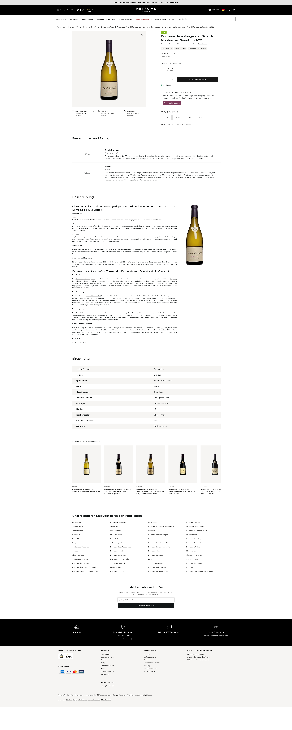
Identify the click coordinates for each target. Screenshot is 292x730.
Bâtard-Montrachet (184, 44)
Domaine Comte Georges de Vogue (199, 571)
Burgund (172, 44)
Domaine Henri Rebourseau (120, 547)
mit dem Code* (141, 2)
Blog (103, 668)
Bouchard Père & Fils (118, 522)
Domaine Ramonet (117, 571)
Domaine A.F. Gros (193, 547)
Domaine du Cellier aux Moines (197, 531)
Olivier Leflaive (115, 531)
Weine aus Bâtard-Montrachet (129, 27)
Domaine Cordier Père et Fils (159, 547)
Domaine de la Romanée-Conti (84, 567)
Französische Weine (91, 27)
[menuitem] (61, 19)
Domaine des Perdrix (194, 563)
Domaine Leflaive (154, 551)
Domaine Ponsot (116, 551)
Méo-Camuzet (191, 551)
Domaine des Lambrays (81, 563)
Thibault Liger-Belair (117, 543)
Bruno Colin (114, 539)
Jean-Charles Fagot (155, 563)
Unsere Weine (75, 27)
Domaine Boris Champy (157, 567)
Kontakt (147, 654)
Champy (151, 531)
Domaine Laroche (155, 539)
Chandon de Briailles (194, 555)
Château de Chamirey (80, 559)
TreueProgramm (107, 671)
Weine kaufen (62, 27)
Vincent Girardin (116, 535)
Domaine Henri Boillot (194, 543)
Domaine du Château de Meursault (161, 526)
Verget (74, 543)
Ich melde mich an (146, 605)
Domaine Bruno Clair (118, 555)
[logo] (146, 9)
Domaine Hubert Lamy (156, 555)
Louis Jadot (152, 522)
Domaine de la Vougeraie (153, 27)
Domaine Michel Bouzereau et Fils (85, 571)
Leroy (150, 559)
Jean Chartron (77, 531)
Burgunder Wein (107, 27)
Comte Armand (192, 559)
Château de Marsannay (80, 547)
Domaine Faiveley (193, 522)
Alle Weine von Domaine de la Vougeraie (176, 124)
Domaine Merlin (192, 567)
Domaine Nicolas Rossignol (158, 535)
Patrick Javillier (115, 567)
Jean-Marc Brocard (117, 563)
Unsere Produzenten (66, 695)
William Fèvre (77, 535)
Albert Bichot (115, 526)
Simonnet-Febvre (79, 555)
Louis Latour (76, 522)
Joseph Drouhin (78, 526)
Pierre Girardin (191, 535)
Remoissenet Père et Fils (119, 559)
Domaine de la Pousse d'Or (158, 543)
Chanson (75, 551)
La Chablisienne (78, 539)
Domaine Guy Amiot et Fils (158, 571)
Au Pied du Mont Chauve (195, 526)
